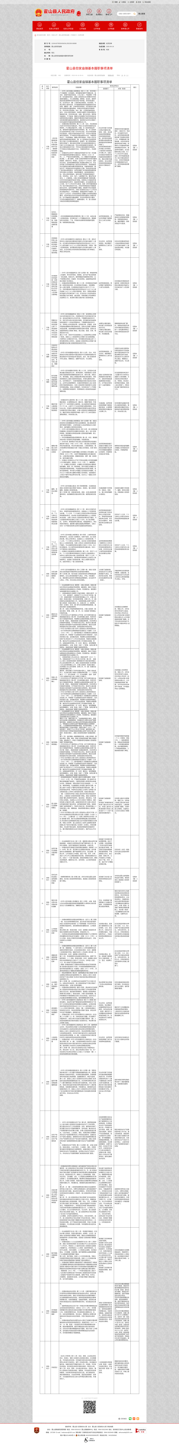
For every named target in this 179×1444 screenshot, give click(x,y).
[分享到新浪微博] (134, 1418)
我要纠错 (111, 75)
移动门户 (109, 14)
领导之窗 (89, 14)
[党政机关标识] (37, 1430)
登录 (139, 2)
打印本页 (124, 1419)
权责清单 (81, 35)
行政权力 (74, 35)
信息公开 (54, 35)
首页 (48, 35)
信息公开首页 (54, 29)
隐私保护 (79, 1432)
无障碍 (132, 2)
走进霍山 (99, 14)
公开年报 (97, 29)
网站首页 (39, 29)
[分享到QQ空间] (138, 1418)
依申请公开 (125, 29)
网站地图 (148, 2)
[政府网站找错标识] (140, 1431)
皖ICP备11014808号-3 (67, 1435)
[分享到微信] (130, 1418)
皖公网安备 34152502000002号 (88, 1435)
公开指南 (82, 29)
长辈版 (123, 2)
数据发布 (139, 29)
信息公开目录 (68, 29)
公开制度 (111, 29)
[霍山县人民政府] (57, 12)
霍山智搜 (141, 14)
